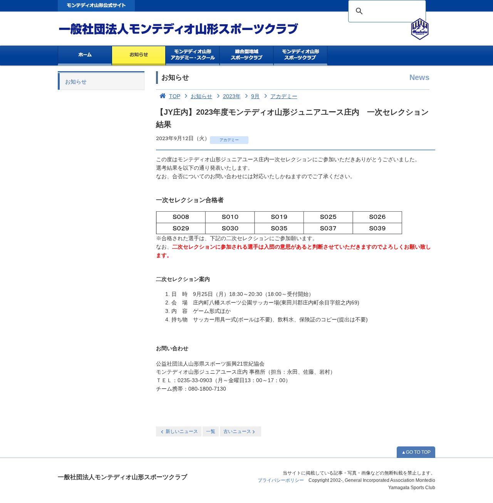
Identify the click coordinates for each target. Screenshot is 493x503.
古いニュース (237, 431)
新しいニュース (182, 431)
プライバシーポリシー (281, 480)
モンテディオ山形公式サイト (96, 6)
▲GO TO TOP (416, 452)
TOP (174, 96)
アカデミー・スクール (193, 55)
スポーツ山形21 (300, 55)
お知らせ (139, 55)
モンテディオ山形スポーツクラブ (192, 29)
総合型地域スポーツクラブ (246, 55)
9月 (255, 96)
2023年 (232, 96)
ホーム (85, 55)
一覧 (210, 431)
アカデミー (283, 96)
